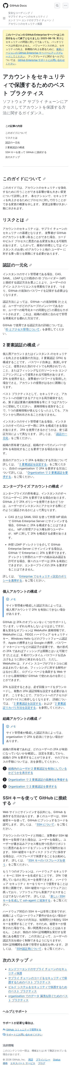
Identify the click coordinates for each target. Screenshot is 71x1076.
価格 (5, 1063)
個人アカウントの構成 (20, 591)
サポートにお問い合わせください (24, 1034)
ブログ (41, 1063)
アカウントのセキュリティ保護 (25, 23)
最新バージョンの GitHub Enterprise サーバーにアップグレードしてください (35, 53)
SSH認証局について (29, 948)
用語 (30, 1059)
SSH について (45, 824)
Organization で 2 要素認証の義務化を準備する (38, 779)
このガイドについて (22, 178)
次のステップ (15, 960)
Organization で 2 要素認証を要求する (32, 786)
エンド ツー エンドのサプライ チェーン (29, 20)
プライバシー (43, 1059)
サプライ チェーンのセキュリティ (26, 16)
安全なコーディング (19, 12)
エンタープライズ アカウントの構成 (31, 486)
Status (56, 1059)
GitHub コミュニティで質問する (23, 1029)
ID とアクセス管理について (22, 329)
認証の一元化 (15, 264)
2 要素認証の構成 (19, 344)
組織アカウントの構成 (20, 719)
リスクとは (13, 219)
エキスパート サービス (22, 1063)
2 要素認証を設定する (33, 464)
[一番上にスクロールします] (63, 1068)
